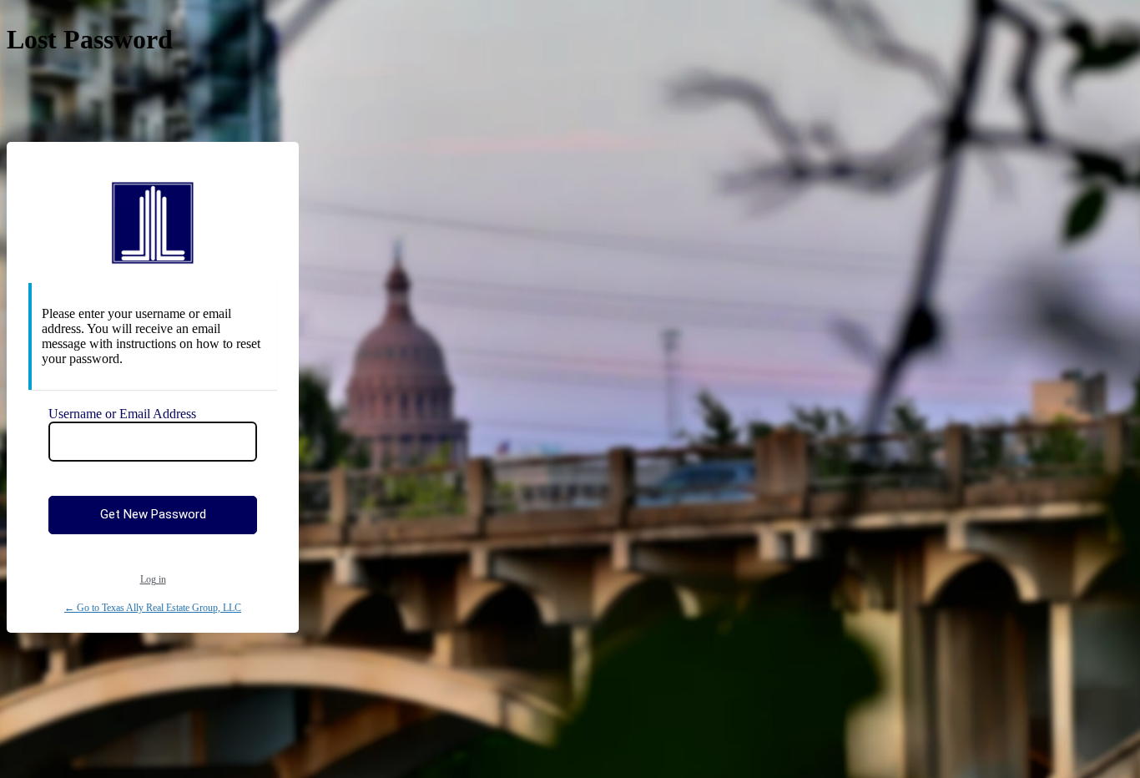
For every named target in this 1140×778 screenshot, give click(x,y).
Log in (153, 579)
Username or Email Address (122, 414)
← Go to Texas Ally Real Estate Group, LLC (152, 608)
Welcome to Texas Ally (152, 223)
